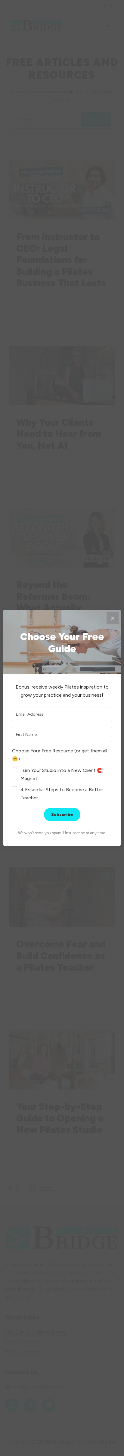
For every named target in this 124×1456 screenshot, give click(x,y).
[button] (62, 774)
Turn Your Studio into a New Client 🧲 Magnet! (61, 774)
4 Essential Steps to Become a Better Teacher (61, 794)
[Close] (113, 618)
